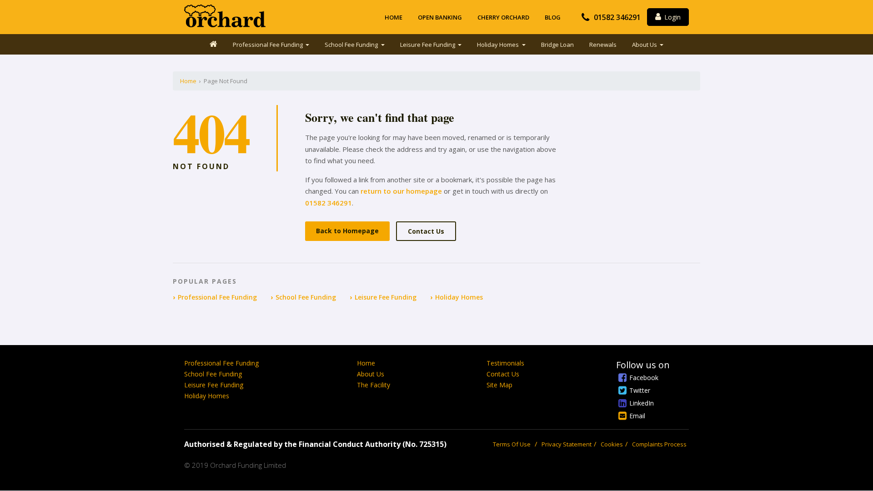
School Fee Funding (352, 44)
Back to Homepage (347, 230)
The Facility (373, 385)
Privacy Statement (567, 444)
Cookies (612, 444)
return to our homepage (401, 190)
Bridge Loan (557, 44)
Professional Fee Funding (268, 44)
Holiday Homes (498, 44)
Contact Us (426, 231)
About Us (645, 44)
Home (393, 17)
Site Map (499, 385)
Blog (553, 17)
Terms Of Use (512, 444)
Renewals (603, 44)
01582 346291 (617, 17)
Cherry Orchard (503, 17)
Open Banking (440, 17)
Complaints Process (659, 444)
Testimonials (505, 363)
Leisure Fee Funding (428, 44)
